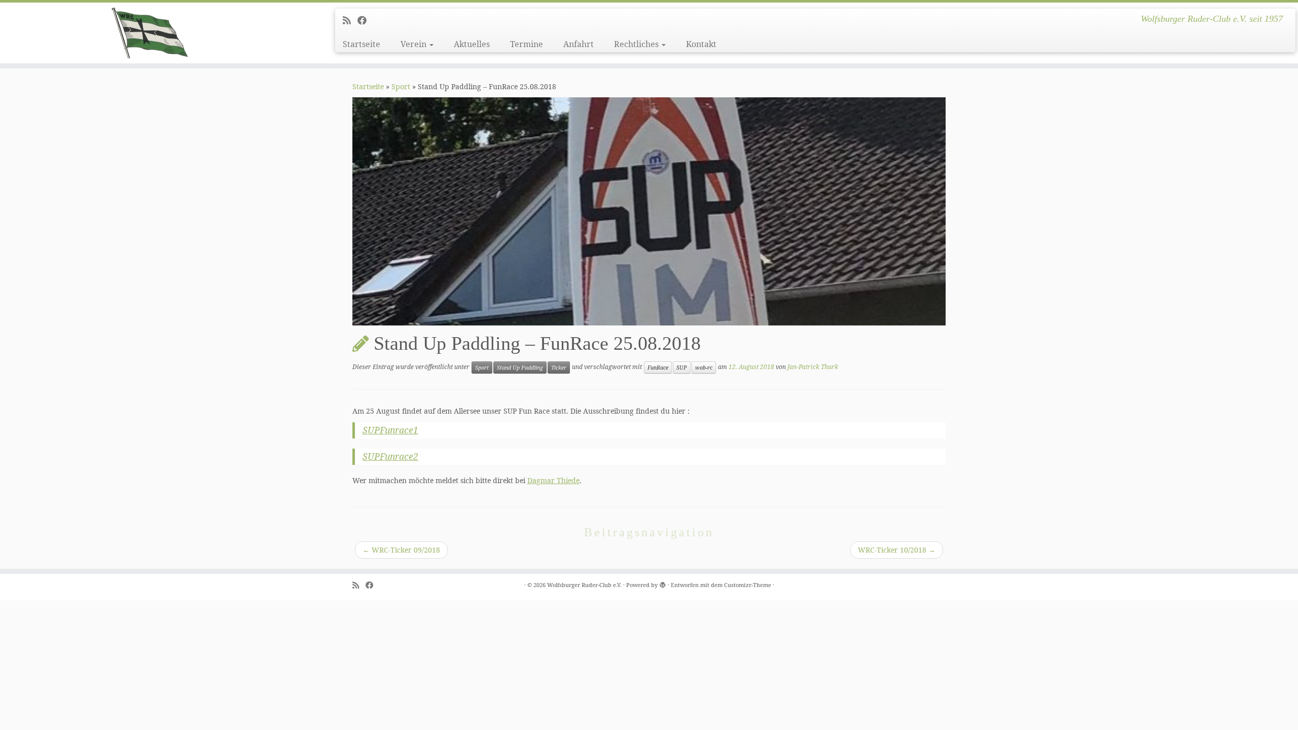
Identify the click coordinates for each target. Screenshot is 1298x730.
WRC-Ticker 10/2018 (896, 550)
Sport (400, 86)
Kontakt (701, 44)
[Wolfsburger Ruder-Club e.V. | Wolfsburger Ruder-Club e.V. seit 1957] (150, 33)
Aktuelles (472, 44)
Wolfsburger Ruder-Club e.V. (584, 585)
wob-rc (703, 367)
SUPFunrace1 (390, 430)
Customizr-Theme (747, 585)
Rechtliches (637, 44)
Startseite (361, 44)
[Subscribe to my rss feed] (350, 20)
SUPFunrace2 (390, 456)
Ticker (558, 367)
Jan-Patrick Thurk (812, 366)
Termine (526, 44)
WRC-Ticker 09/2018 (401, 550)
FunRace (657, 367)
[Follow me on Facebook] (365, 20)
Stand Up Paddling (520, 367)
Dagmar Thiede (553, 480)
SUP (681, 367)
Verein (414, 44)
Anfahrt (578, 44)
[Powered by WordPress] (662, 583)
